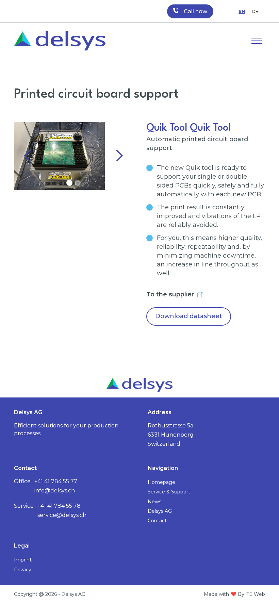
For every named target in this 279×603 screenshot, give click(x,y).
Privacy (22, 570)
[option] (255, 11)
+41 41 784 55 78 (59, 506)
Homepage (161, 482)
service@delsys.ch (61, 515)
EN (242, 11)
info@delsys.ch (54, 490)
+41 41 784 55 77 (55, 481)
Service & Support (169, 492)
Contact (157, 521)
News (154, 502)
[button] (257, 41)
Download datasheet (188, 316)
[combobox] (241, 11)
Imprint (23, 560)
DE (255, 11)
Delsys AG (160, 511)
